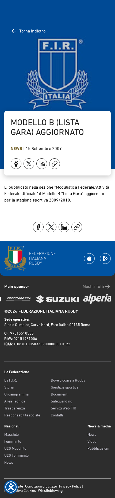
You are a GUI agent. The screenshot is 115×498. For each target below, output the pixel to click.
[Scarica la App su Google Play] (105, 258)
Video (91, 441)
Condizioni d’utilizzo (41, 486)
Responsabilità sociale (22, 415)
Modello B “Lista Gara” (62, 193)
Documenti (59, 394)
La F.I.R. (10, 380)
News (17, 148)
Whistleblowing (50, 490)
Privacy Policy (70, 486)
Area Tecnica (14, 401)
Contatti (57, 415)
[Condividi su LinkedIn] (41, 163)
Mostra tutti (93, 286)
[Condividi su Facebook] (16, 163)
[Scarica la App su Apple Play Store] (89, 258)
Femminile (12, 441)
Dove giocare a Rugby (68, 380)
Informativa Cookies (20, 490)
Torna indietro (32, 31)
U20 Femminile (16, 455)
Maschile (11, 434)
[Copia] (54, 163)
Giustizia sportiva (64, 387)
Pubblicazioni (98, 448)
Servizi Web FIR (63, 408)
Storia (9, 387)
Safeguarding (61, 401)
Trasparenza (14, 408)
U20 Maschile (15, 448)
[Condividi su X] (29, 163)
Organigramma (16, 394)
